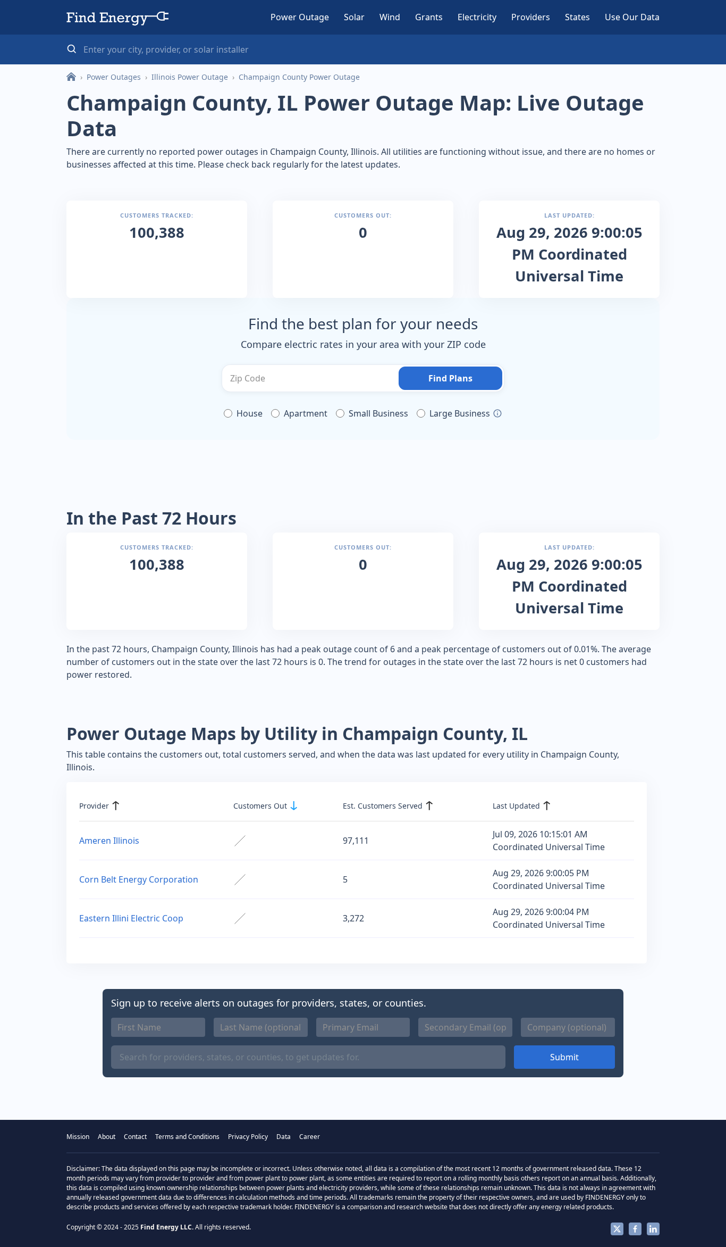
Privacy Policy (248, 1136)
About (106, 1136)
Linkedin (653, 1229)
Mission (77, 1136)
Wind (389, 17)
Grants (429, 17)
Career (309, 1136)
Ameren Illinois (109, 840)
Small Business (378, 413)
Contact (135, 1136)
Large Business (459, 413)
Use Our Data (632, 17)
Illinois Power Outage (189, 77)
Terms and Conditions (187, 1136)
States (577, 17)
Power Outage (300, 17)
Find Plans (450, 378)
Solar (354, 17)
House (250, 413)
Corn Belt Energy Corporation (138, 879)
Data (283, 1136)
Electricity (477, 17)
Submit (564, 1057)
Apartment (305, 413)
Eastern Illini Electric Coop (131, 918)
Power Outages (114, 77)
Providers (530, 17)
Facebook (635, 1229)
